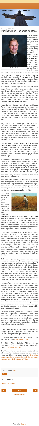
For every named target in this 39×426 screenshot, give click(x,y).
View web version (19, 394)
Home (19, 390)
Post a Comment (8, 384)
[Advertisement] (20, 5)
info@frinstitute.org (14, 347)
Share (4, 374)
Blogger (23, 424)
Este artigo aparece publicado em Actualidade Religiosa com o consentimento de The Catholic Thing (19, 357)
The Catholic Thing (21, 339)
